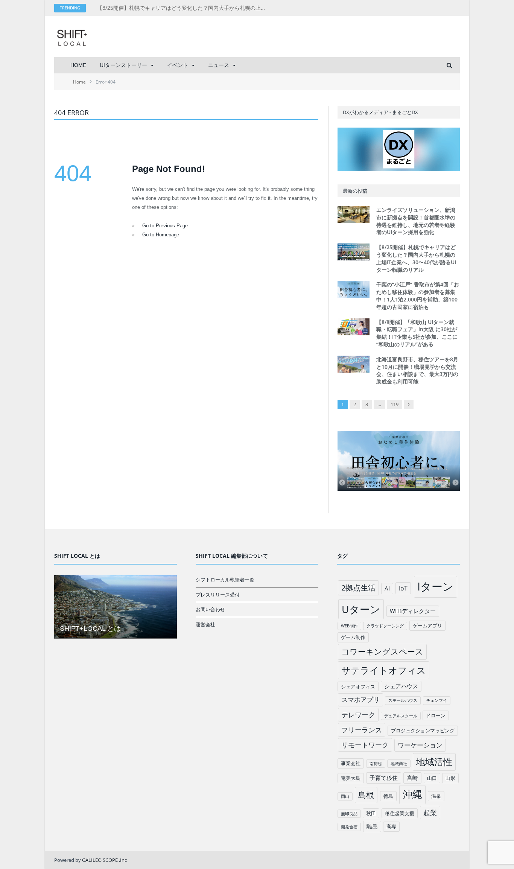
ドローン (436, 715)
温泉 (436, 796)
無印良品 (349, 813)
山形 (450, 778)
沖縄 (412, 794)
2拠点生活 (358, 588)
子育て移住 (384, 777)
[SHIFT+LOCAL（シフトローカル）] (72, 36)
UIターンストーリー (123, 65)
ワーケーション (420, 745)
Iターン (435, 586)
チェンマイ (436, 700)
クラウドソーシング (385, 626)
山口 (432, 778)
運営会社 (205, 624)
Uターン (361, 609)
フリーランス (361, 729)
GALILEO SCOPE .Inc (104, 860)
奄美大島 (350, 778)
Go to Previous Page (165, 225)
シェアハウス (401, 686)
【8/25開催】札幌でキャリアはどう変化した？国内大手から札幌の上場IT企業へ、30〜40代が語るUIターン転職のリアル (183, 8)
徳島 (388, 796)
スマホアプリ (360, 699)
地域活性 (434, 762)
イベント (177, 65)
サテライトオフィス (383, 670)
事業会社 (350, 763)
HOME (78, 65)
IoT (403, 588)
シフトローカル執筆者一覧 (225, 579)
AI (387, 588)
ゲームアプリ (427, 625)
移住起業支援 (399, 813)
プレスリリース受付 (218, 594)
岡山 (345, 796)
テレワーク (358, 714)
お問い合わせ (210, 609)
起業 (430, 812)
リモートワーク (365, 744)
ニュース (218, 65)
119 (394, 404)
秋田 (371, 813)
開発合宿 (349, 826)
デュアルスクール (400, 715)
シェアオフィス (358, 686)
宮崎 (412, 777)
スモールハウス (402, 700)
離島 (372, 826)
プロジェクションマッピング (423, 730)
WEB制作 (349, 626)
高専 (391, 826)
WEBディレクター (413, 611)
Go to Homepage (160, 234)
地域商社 (399, 763)
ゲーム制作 (353, 637)
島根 (366, 794)
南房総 (376, 763)
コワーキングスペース (382, 651)
